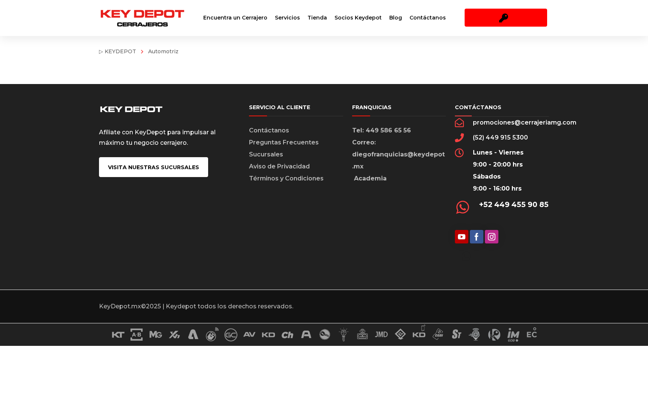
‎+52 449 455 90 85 (514, 204)
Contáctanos (269, 130)
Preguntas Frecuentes (284, 142)
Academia (370, 178)
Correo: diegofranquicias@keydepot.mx (398, 154)
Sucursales (266, 154)
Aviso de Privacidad (279, 166)
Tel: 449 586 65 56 (381, 130)
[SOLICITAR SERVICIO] (506, 18)
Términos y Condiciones (286, 178)
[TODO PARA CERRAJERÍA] (142, 18)
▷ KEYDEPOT (117, 51)
